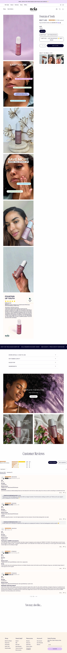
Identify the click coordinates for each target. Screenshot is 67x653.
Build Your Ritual (8, 640)
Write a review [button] (52, 462)
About (11, 5)
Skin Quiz (7, 5)
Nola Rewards (18, 646)
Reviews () (3, 472)
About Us (28, 642)
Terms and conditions (28, 649)
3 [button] (33, 596)
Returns (38, 644)
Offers (25, 5)
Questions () (9, 472)
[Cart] (62, 9)
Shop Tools (7, 646)
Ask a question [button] (62, 462)
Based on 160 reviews (4, 462)
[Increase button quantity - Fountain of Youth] (45, 45)
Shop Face (7, 642)
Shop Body (7, 644)
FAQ (16, 642)
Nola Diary (28, 644)
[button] (4, 9)
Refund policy (18, 650)
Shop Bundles (8, 648)
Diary (21, 5)
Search (17, 640)
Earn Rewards (40, 642)
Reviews (17, 5)
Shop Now (33, 396)
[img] (8, 476)
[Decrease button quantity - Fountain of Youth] (40, 45)
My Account (39, 640)
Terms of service (19, 648)
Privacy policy (29, 646)
